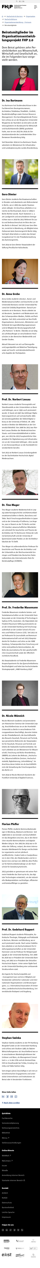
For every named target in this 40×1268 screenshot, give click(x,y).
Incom (4, 1166)
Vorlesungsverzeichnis (10, 1128)
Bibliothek (6, 1133)
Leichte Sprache (8, 1212)
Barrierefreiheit (8, 1208)
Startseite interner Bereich (12, 1180)
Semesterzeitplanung (10, 1123)
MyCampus (6, 1161)
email (11, 1096)
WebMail (5, 1156)
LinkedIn (3, 1096)
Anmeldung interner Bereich (13, 1175)
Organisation (30, 16)
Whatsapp (16, 1096)
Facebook (7, 1096)
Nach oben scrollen (12, 1103)
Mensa (4, 1138)
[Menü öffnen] (35, 7)
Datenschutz (7, 1203)
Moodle (5, 1170)
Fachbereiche (7, 1118)
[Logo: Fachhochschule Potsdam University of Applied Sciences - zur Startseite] (14, 7)
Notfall (4, 1198)
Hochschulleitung (11, 19)
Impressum (6, 1217)
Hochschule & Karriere (15, 16)
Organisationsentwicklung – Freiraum (18, 22)
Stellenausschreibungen (11, 1143)
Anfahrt (5, 1193)
